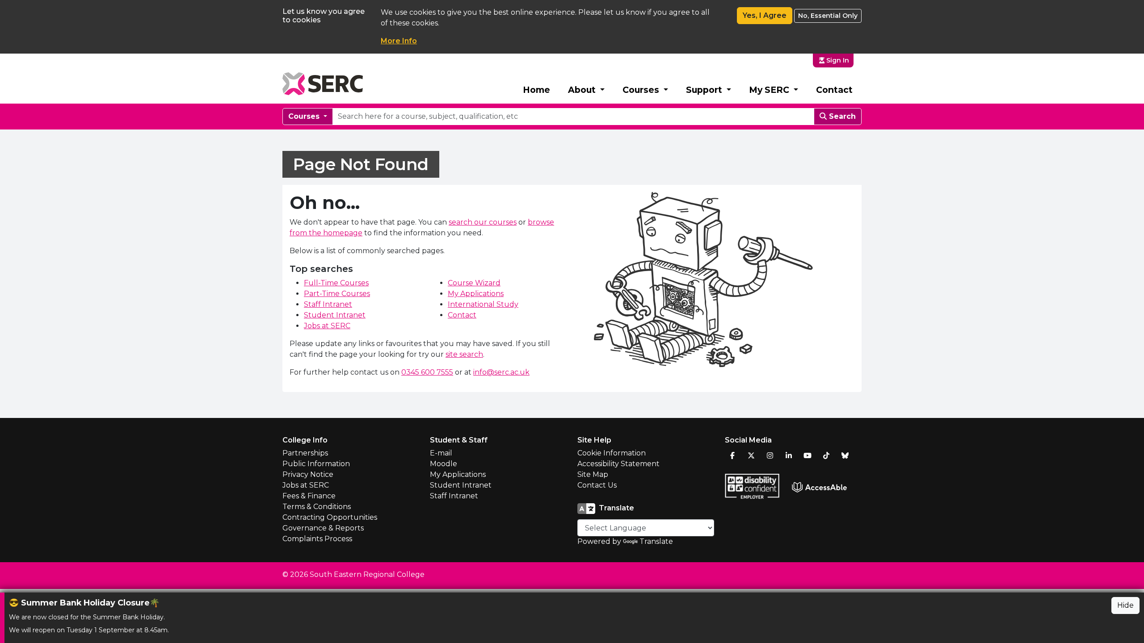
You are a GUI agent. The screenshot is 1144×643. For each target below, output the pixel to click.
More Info (399, 41)
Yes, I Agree (764, 15)
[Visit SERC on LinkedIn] (788, 455)
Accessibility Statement (618, 463)
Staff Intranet (328, 304)
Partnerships (305, 453)
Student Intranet (335, 315)
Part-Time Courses (337, 293)
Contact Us (597, 485)
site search (464, 354)
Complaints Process (317, 538)
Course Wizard (474, 283)
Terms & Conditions (316, 506)
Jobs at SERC (327, 326)
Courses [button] (641, 89)
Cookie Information (611, 453)
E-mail (441, 453)
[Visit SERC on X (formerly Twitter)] (751, 455)
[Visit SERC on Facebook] (732, 455)
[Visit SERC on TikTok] (826, 455)
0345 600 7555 (427, 372)
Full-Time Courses (336, 283)
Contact (834, 89)
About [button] (583, 89)
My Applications (476, 293)
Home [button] (536, 89)
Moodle (443, 463)
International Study (483, 304)
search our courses (483, 222)
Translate (656, 541)
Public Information (316, 463)
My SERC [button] (770, 89)
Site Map (592, 474)
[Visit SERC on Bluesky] (845, 455)
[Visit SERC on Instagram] (770, 455)
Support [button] (705, 89)
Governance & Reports (323, 528)
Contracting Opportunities (329, 517)
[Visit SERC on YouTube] (807, 455)
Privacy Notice (307, 474)
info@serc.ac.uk (501, 372)
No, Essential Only (828, 16)
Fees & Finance (309, 496)
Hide (1125, 605)
